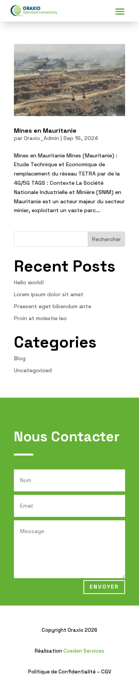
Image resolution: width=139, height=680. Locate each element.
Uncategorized (33, 370)
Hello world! (29, 282)
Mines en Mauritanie (45, 131)
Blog (19, 358)
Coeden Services (83, 651)
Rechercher (106, 239)
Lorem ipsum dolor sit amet (48, 294)
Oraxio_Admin (41, 138)
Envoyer (104, 586)
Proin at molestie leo (40, 318)
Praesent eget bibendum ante (52, 306)
